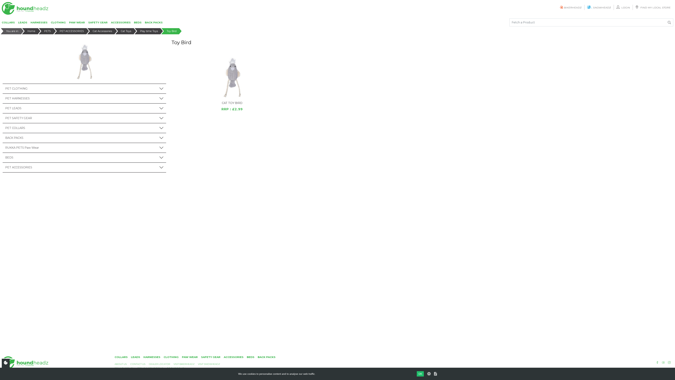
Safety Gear (98, 22)
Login (625, 7)
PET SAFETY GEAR (18, 118)
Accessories (121, 22)
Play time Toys (149, 31)
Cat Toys (126, 31)
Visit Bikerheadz (184, 364)
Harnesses (39, 22)
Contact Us (138, 364)
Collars (8, 22)
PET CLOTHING (16, 88)
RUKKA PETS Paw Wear (22, 147)
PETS (47, 31)
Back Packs (154, 22)
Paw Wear (77, 22)
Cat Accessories (102, 31)
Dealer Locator (159, 364)
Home (31, 31)
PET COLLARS (15, 128)
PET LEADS (13, 108)
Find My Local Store (655, 7)
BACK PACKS (14, 138)
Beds (138, 22)
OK (420, 373)
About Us (121, 364)
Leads (22, 22)
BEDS (9, 157)
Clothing (58, 22)
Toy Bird (171, 31)
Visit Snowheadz (209, 364)
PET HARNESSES (17, 98)
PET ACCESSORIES (72, 31)
